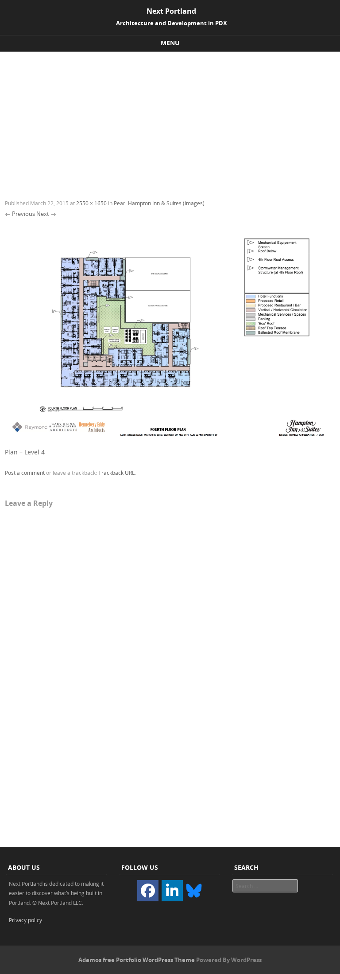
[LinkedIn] (172, 890)
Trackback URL (116, 472)
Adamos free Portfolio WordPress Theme (136, 960)
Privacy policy (25, 919)
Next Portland (171, 11)
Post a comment (25, 472)
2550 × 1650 (91, 203)
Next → (46, 214)
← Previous (20, 214)
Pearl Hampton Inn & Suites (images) (159, 203)
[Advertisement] (170, 118)
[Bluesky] (194, 889)
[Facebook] (147, 890)
